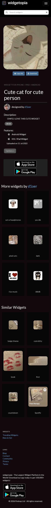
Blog (5, 453)
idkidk (8, 124)
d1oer (28, 106)
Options (9, 151)
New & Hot (7, 438)
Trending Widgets (10, 435)
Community (8, 458)
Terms (5, 464)
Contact (6, 456)
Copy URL (19, 73)
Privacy (6, 461)
